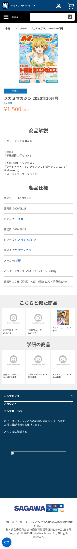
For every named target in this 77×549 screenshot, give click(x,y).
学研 (10, 103)
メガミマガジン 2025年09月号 (37, 376)
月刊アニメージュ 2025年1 (11, 331)
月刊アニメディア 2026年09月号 (11, 376)
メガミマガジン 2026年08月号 (62, 376)
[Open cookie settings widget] (6, 542)
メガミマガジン (27, 239)
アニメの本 (21, 28)
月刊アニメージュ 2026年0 (35, 331)
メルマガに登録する (15, 431)
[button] (66, 39)
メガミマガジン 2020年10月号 (47, 28)
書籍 (7, 28)
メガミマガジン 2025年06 (62, 329)
